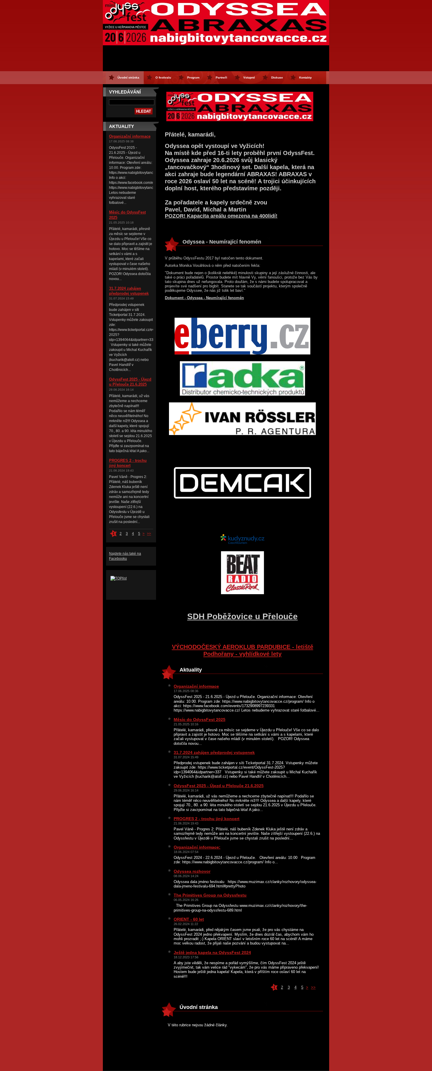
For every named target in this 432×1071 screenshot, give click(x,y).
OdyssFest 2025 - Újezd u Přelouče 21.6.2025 (219, 785)
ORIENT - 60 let (189, 919)
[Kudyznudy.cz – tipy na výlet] (242, 543)
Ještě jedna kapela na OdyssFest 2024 (212, 952)
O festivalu (163, 77)
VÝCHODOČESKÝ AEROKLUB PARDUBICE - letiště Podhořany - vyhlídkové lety (242, 650)
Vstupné (249, 77)
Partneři (221, 77)
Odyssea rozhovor (192, 871)
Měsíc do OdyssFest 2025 (199, 719)
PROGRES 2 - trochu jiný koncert (207, 818)
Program (193, 77)
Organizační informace (129, 136)
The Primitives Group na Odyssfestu (210, 895)
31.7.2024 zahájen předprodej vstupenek (214, 752)
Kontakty (305, 77)
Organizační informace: (197, 847)
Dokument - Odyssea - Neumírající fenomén (204, 298)
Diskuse (277, 77)
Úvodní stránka (128, 77)
